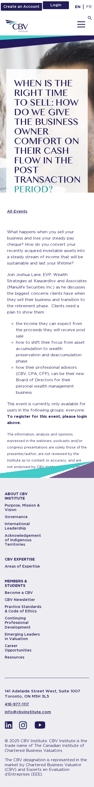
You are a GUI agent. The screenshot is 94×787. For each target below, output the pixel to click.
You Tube (40, 726)
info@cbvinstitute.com (28, 712)
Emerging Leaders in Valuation (22, 636)
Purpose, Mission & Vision (22, 507)
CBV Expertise (20, 559)
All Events (17, 211)
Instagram (24, 726)
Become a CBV (19, 593)
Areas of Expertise (22, 566)
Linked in (8, 726)
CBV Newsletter (20, 600)
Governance (16, 517)
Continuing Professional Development (18, 622)
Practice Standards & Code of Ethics (23, 609)
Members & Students (16, 583)
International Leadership (17, 526)
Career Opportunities (18, 648)
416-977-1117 (17, 704)
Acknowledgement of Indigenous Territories (23, 539)
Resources (14, 657)
